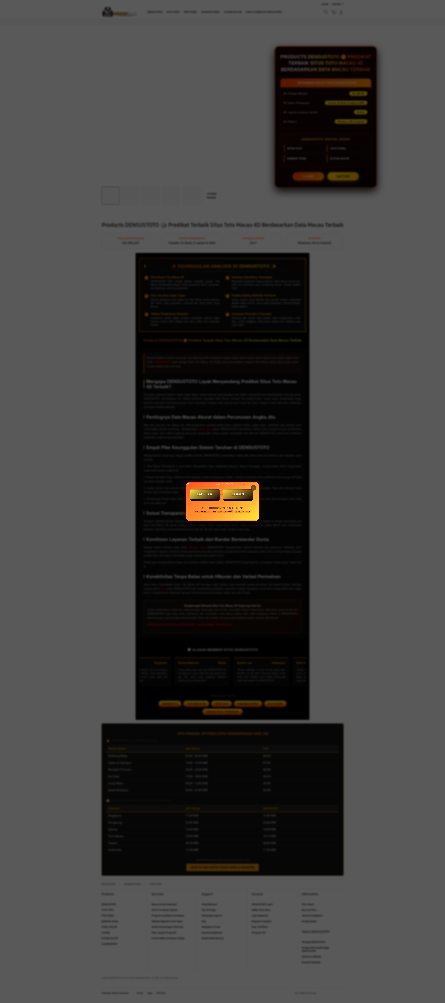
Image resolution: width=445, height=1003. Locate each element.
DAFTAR (205, 494)
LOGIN (238, 494)
